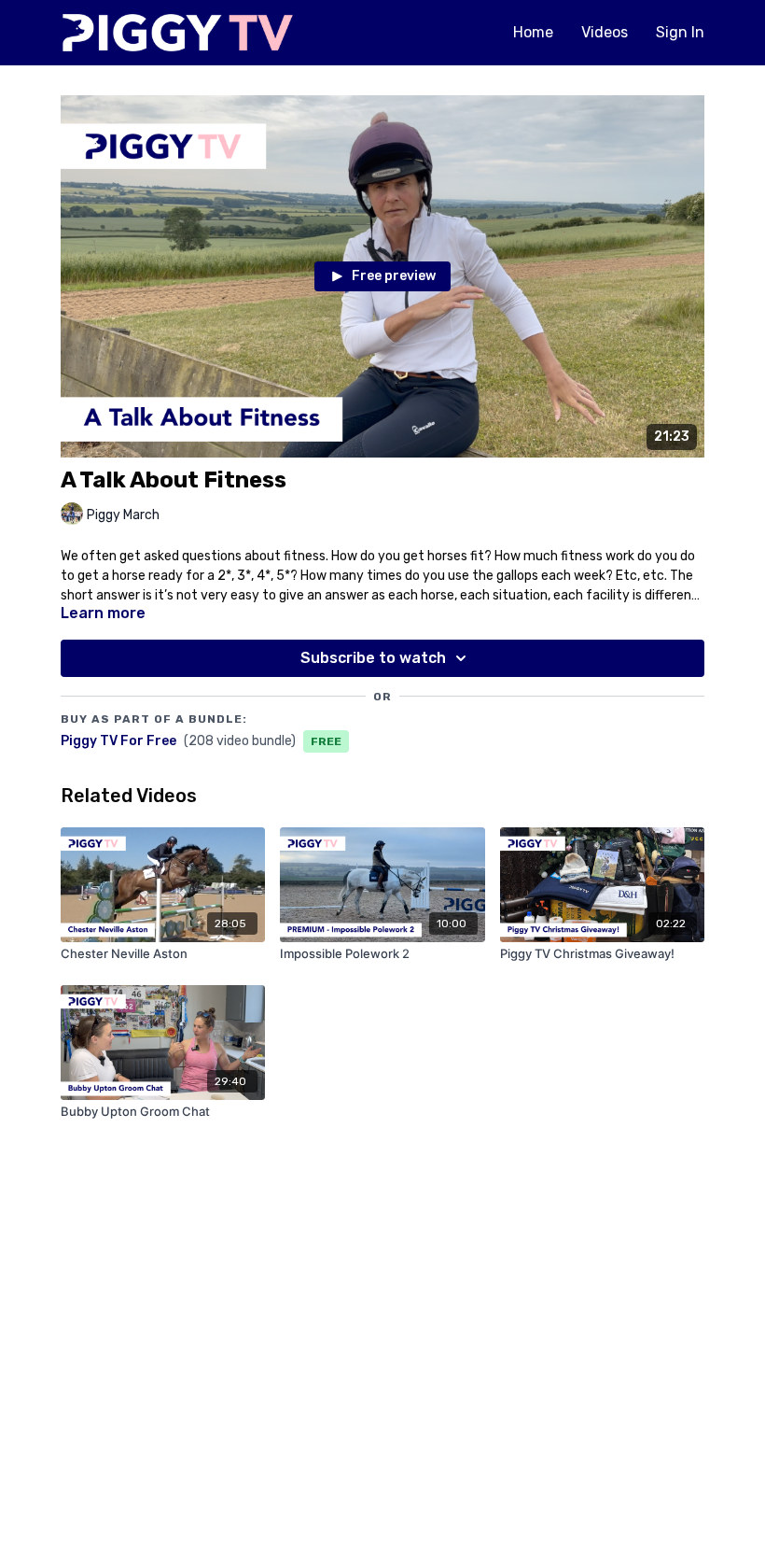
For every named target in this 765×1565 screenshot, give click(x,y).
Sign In (680, 32)
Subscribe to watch (373, 658)
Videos (604, 32)
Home (533, 32)
